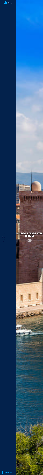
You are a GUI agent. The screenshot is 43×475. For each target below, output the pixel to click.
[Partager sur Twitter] (19, 2)
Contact (4, 242)
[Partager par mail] (22, 2)
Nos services (5, 238)
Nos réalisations (5, 240)
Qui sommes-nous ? (6, 236)
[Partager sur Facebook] (17, 2)
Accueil (3, 234)
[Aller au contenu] (30, 241)
